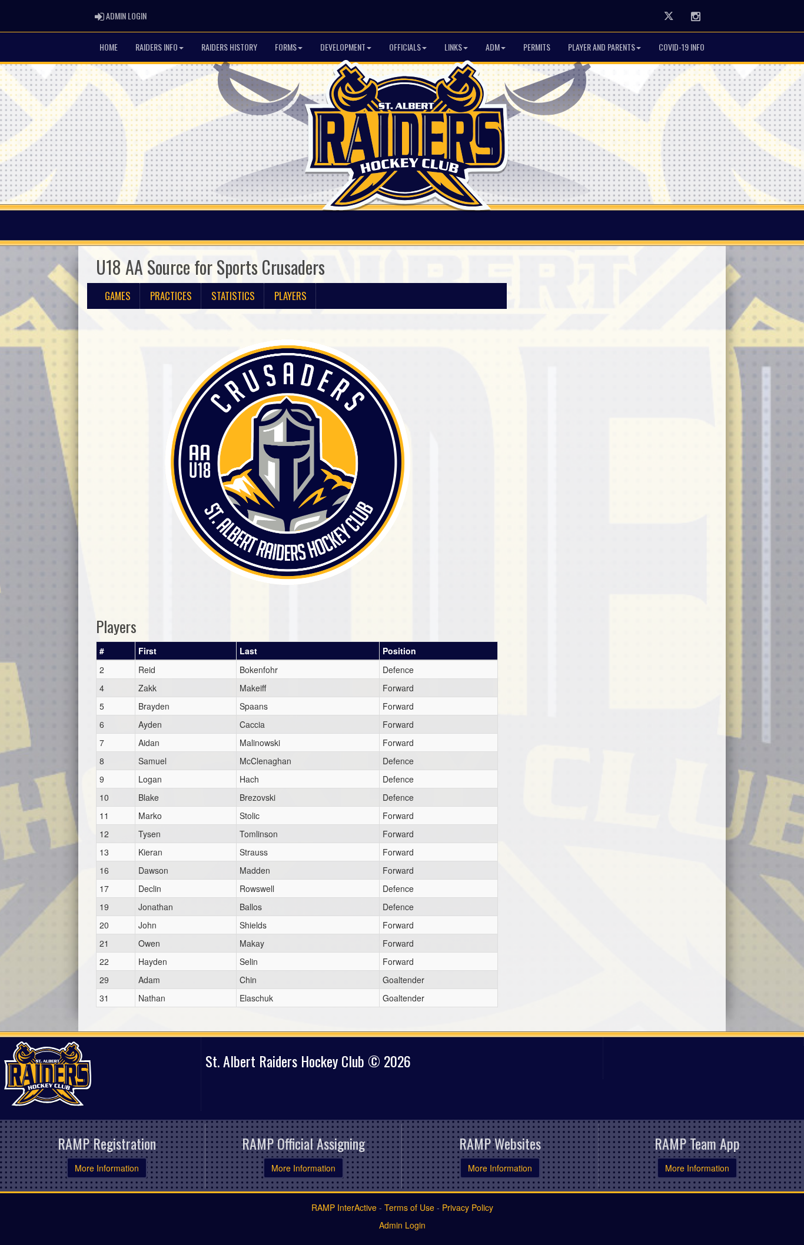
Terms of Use (409, 1207)
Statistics (233, 295)
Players (290, 295)
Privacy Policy (467, 1207)
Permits (536, 47)
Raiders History (229, 47)
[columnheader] (116, 650)
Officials (405, 47)
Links (453, 47)
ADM (493, 47)
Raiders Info (156, 47)
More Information (107, 1168)
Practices (171, 295)
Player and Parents (601, 47)
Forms (286, 47)
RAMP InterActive (344, 1207)
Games (118, 295)
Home (108, 47)
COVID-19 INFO (682, 47)
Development (343, 47)
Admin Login (402, 1225)
